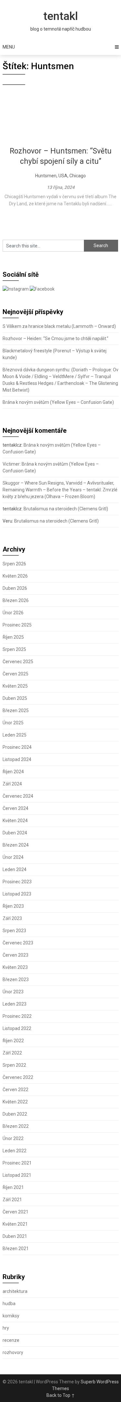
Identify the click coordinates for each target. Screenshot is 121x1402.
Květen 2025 (15, 686)
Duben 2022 (15, 1114)
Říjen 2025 (13, 637)
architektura (15, 1291)
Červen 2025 (15, 673)
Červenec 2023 (18, 942)
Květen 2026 (15, 576)
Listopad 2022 (17, 1028)
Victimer (11, 464)
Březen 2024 (16, 845)
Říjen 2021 (13, 1187)
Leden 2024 (14, 869)
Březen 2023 (16, 979)
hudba (9, 1303)
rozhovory (13, 1352)
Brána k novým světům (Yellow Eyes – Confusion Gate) (58, 402)
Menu (9, 47)
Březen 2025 (16, 710)
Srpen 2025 (14, 649)
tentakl (60, 16)
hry (6, 1328)
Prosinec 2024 (17, 747)
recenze (11, 1340)
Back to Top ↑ (60, 1395)
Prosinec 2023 (17, 881)
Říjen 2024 (13, 771)
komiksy (11, 1315)
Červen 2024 (15, 808)
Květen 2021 (15, 1224)
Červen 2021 (15, 1211)
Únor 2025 (13, 722)
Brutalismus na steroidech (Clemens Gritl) (66, 508)
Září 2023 (12, 918)
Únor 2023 (13, 991)
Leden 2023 (14, 1004)
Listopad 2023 (17, 893)
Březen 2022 (16, 1126)
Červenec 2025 (18, 661)
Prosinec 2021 (17, 1162)
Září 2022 (12, 1052)
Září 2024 (12, 783)
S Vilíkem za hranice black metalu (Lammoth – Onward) (59, 326)
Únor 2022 (13, 1138)
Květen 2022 (15, 1101)
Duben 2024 (15, 832)
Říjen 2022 (13, 1040)
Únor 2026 (13, 612)
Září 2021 (12, 1199)
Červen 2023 (15, 955)
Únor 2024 (13, 857)
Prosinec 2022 (17, 1016)
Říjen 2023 (13, 906)
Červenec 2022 (18, 1077)
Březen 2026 (16, 600)
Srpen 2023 (14, 930)
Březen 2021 (16, 1248)
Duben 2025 (15, 698)
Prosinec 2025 (17, 624)
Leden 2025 (14, 735)
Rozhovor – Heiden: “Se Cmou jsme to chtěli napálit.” (55, 338)
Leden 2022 (14, 1150)
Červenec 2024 (18, 796)
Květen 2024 (15, 820)
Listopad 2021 (17, 1175)
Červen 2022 (15, 1089)
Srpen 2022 (14, 1065)
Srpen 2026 (14, 563)
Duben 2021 (15, 1236)
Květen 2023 (15, 967)
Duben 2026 (15, 588)
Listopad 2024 (17, 759)
